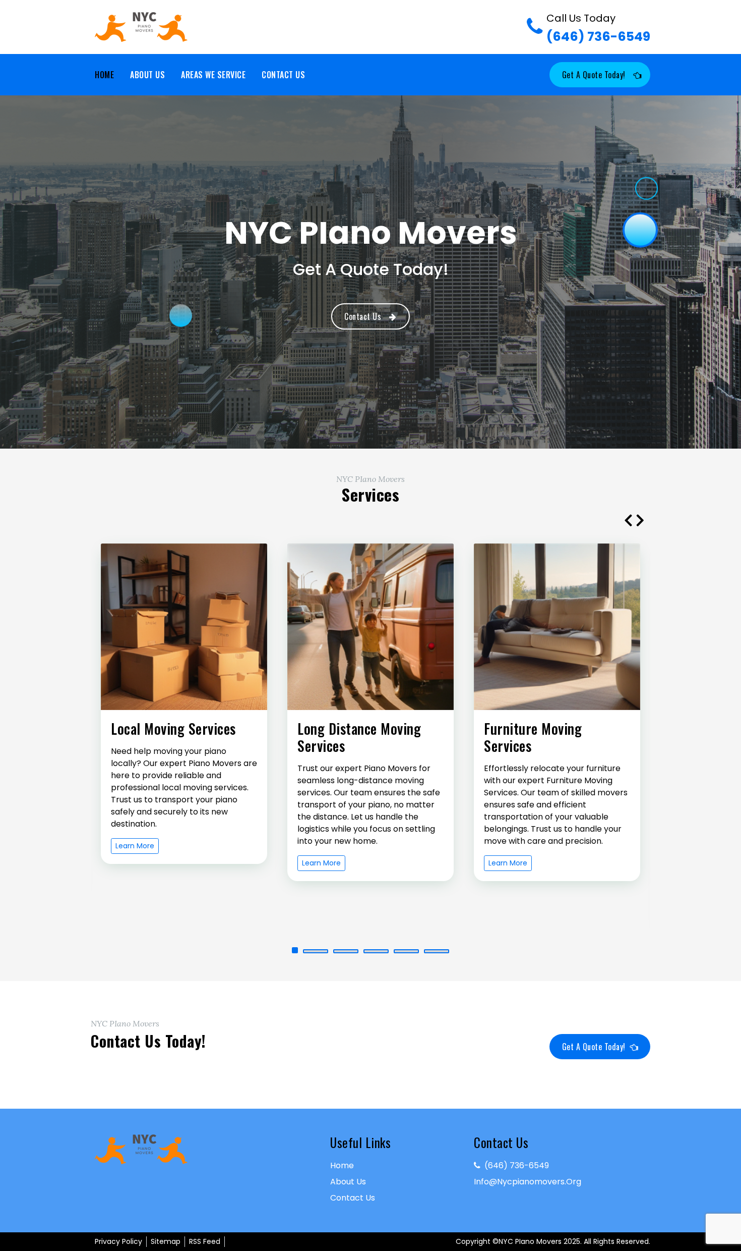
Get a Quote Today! (594, 75)
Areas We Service (213, 75)
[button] (304, 951)
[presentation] (628, 520)
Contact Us (283, 75)
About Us (147, 75)
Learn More (134, 863)
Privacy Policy (118, 1241)
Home (104, 75)
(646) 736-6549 (598, 28)
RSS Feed (204, 1241)
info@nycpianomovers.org (527, 1181)
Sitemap (165, 1241)
